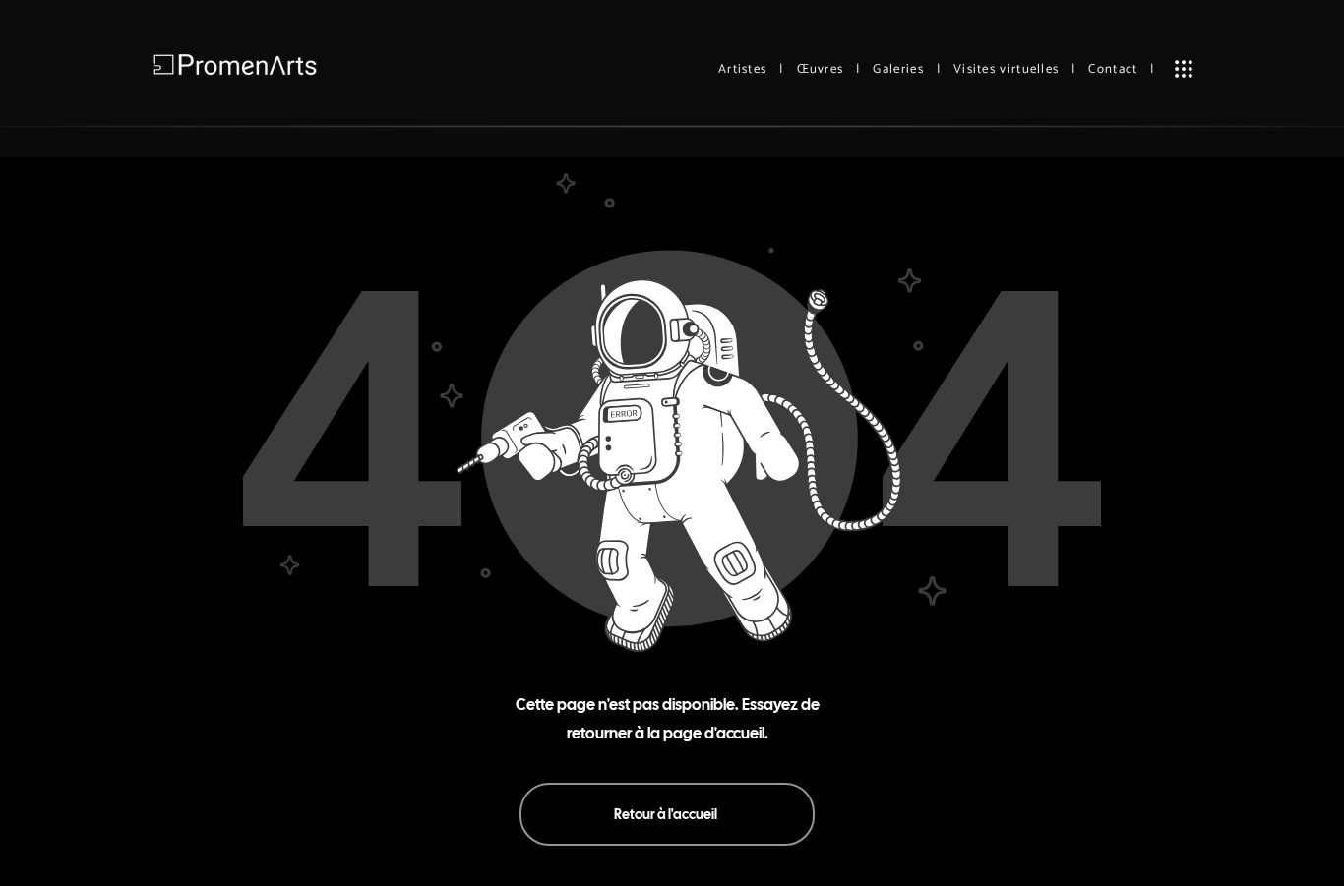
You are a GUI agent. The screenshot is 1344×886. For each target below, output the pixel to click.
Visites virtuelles (1006, 69)
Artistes (742, 69)
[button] (1183, 69)
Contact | (1121, 69)
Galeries (898, 69)
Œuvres (820, 69)
